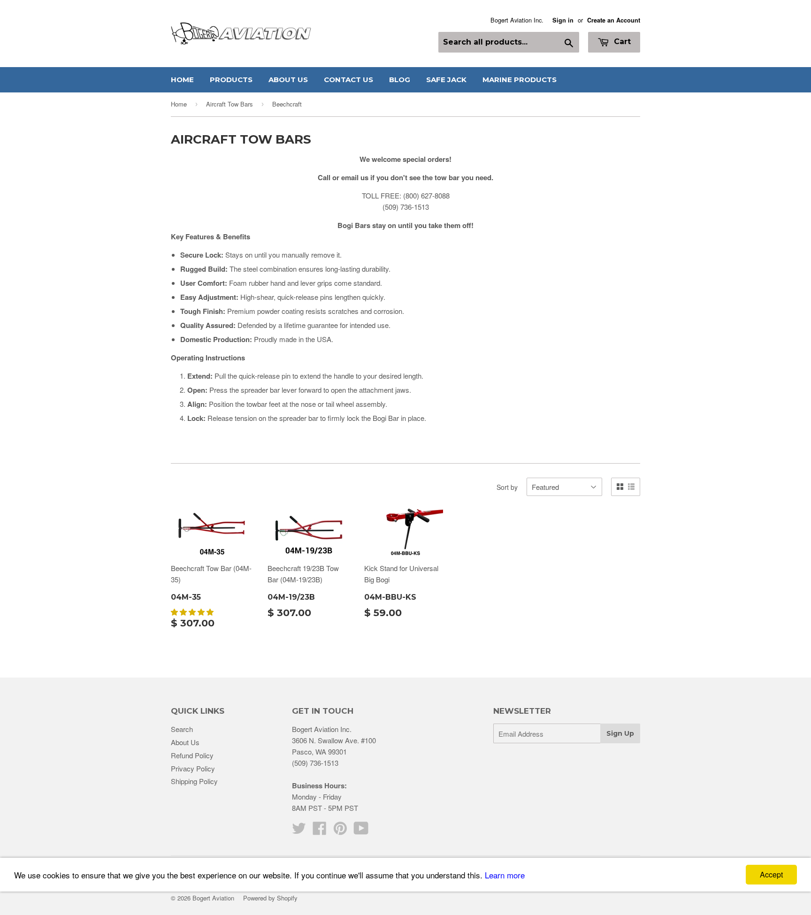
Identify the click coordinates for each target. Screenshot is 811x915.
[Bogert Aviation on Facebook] (320, 831)
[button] (193, 612)
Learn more (505, 875)
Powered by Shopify (270, 897)
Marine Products (519, 79)
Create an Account (613, 20)
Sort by (507, 487)
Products (231, 79)
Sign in (563, 20)
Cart (621, 41)
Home (182, 79)
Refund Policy (192, 755)
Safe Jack (446, 79)
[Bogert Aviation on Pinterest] (340, 831)
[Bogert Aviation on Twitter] (299, 831)
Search (182, 729)
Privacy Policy (193, 768)
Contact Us (348, 79)
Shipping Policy (194, 781)
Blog (399, 79)
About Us (288, 79)
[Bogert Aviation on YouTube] (361, 831)
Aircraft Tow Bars (229, 103)
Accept (771, 874)
